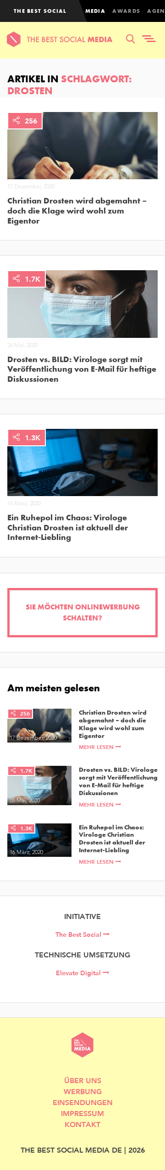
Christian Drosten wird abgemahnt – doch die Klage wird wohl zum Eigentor (77, 210)
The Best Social (79, 934)
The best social (40, 11)
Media (95, 11)
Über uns (82, 1080)
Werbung (83, 1091)
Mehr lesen (97, 746)
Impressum (82, 1113)
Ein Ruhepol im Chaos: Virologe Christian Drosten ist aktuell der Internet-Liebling (67, 527)
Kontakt (82, 1124)
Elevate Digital (79, 973)
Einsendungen (83, 1102)
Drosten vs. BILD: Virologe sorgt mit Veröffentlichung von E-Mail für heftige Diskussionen (81, 369)
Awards (126, 11)
